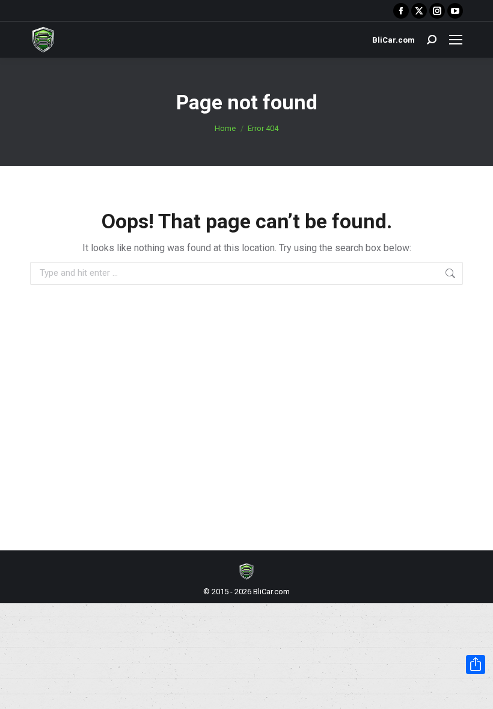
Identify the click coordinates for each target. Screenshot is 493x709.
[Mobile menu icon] (456, 39)
